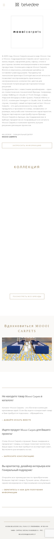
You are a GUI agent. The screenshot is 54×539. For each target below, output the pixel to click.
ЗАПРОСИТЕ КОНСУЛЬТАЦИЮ (19, 456)
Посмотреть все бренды (27, 296)
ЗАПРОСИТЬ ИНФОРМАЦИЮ (27, 145)
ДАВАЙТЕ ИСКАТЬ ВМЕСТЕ (17, 420)
